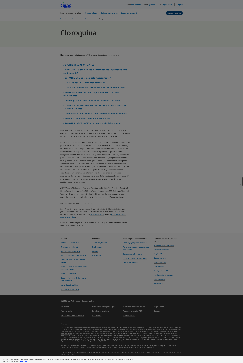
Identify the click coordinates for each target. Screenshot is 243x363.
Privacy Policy (23, 361)
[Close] (240, 359)
